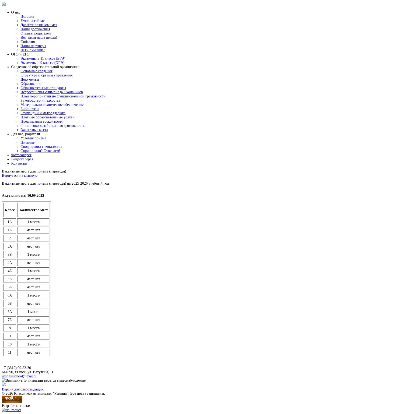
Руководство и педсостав (40, 100)
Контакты (19, 163)
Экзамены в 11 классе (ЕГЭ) (43, 58)
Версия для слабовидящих (23, 389)
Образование (31, 84)
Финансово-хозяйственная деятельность (52, 126)
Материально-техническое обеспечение (52, 105)
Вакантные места (34, 130)
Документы (30, 79)
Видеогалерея (22, 159)
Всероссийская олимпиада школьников (52, 92)
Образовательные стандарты (43, 88)
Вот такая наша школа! (39, 37)
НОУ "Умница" (33, 50)
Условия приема (33, 138)
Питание (28, 142)
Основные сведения (36, 71)
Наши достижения (35, 29)
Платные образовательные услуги (48, 117)
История (27, 16)
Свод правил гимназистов (41, 146)
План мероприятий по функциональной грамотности (63, 96)
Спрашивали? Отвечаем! (40, 151)
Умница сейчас (33, 21)
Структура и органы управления (47, 75)
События (28, 42)
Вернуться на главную (20, 175)
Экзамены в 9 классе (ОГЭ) (42, 63)
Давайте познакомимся (39, 25)
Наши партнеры (33, 46)
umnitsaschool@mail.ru (19, 376)
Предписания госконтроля (42, 121)
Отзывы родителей (36, 33)
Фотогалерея (21, 155)
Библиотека (30, 109)
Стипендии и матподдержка (43, 113)
